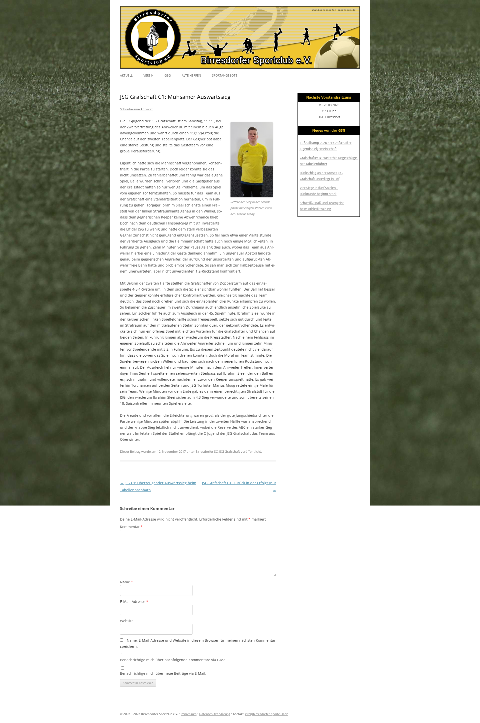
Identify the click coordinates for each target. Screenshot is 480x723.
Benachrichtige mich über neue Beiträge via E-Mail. (163, 673)
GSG (167, 75)
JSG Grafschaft (229, 451)
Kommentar (131, 526)
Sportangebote (224, 75)
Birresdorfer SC (207, 451)
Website (127, 620)
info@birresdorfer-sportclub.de (266, 714)
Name (126, 582)
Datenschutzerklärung (214, 714)
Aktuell (126, 75)
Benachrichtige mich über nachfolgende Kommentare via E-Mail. (174, 659)
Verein (149, 75)
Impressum (188, 714)
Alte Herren (191, 75)
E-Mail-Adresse (134, 601)
